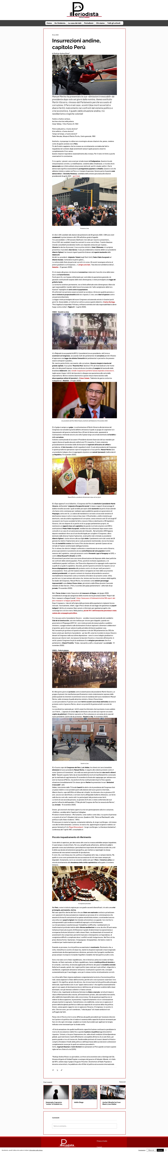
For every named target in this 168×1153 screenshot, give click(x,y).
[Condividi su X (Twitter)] (57, 1070)
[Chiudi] (166, 1150)
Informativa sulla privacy (36, 1150)
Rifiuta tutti (151, 1150)
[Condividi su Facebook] (53, 1070)
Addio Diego (78, 1102)
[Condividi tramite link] (61, 1070)
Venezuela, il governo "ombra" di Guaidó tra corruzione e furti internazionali (54, 1103)
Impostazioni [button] (141, 1150)
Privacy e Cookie (102, 1141)
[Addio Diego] (84, 1092)
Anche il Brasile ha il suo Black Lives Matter (111, 1103)
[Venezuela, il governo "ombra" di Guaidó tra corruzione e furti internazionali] (56, 1092)
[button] (60, 23)
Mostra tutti (122, 1082)
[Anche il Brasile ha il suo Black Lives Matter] (112, 1092)
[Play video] (84, 331)
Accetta (160, 1150)
